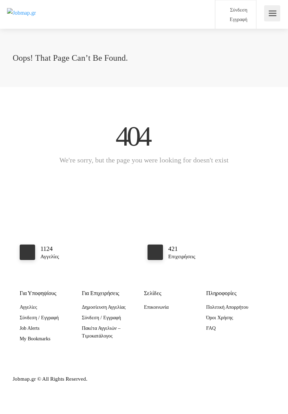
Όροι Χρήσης (219, 317)
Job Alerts (29, 328)
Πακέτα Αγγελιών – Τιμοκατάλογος (101, 332)
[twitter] (271, 379)
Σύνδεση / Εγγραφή (39, 317)
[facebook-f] (247, 379)
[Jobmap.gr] (21, 5)
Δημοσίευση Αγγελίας (104, 307)
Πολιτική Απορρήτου (227, 307)
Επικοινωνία (156, 307)
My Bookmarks (35, 338)
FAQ (211, 328)
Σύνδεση (238, 10)
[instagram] (259, 379)
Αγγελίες (28, 307)
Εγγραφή (237, 19)
